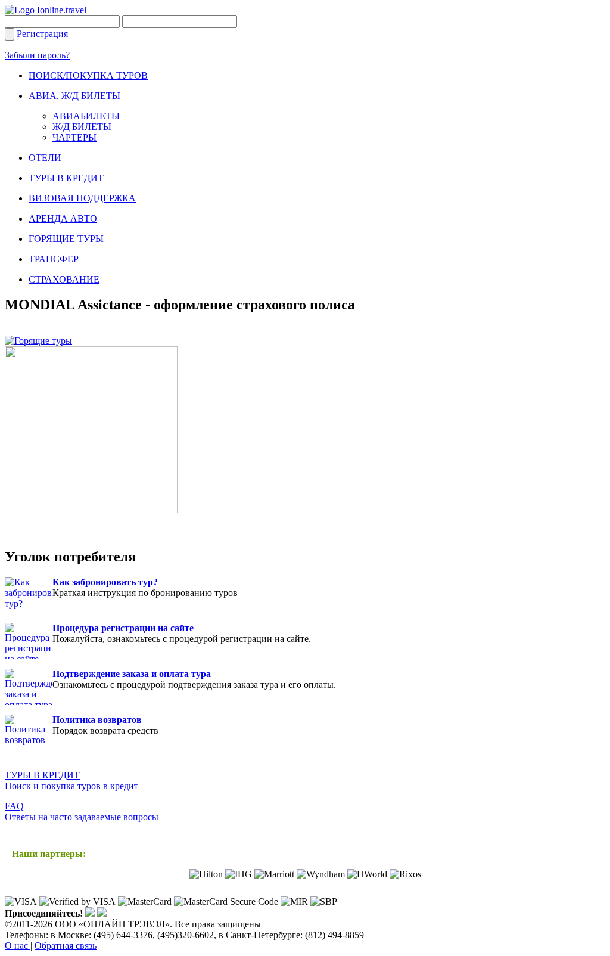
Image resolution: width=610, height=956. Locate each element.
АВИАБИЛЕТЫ (86, 116)
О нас (17, 946)
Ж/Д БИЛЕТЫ (81, 127)
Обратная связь (66, 946)
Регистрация (42, 34)
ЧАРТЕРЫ (74, 137)
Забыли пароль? (37, 55)
